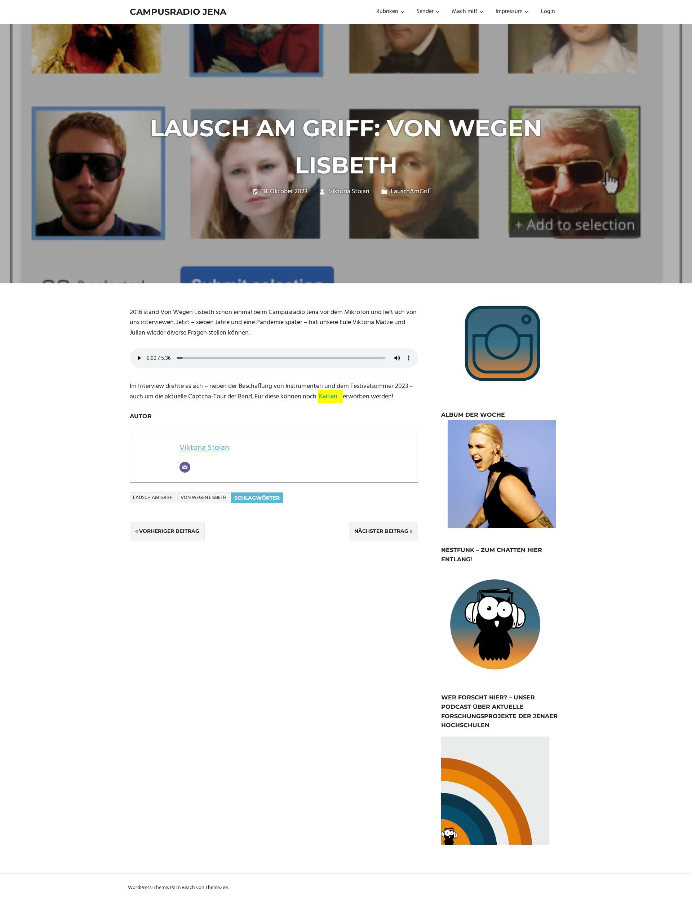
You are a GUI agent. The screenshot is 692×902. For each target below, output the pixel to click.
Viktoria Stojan (349, 191)
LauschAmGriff (411, 191)
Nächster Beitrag (381, 531)
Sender (425, 11)
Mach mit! (464, 11)
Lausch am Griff (153, 498)
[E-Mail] (184, 467)
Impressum (509, 11)
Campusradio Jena (178, 11)
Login (548, 11)
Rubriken (387, 11)
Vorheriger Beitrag (169, 531)
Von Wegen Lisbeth (203, 498)
